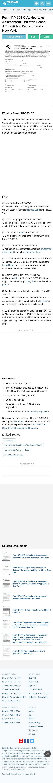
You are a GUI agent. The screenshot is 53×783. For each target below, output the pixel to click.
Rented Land (33, 210)
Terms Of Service (36, 726)
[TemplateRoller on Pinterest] (21, 741)
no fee (16, 278)
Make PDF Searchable (38, 697)
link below (18, 421)
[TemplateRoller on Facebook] (26, 741)
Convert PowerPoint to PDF (14, 697)
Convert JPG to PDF (11, 701)
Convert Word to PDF (11, 678)
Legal (27, 450)
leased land (7, 265)
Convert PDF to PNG (11, 715)
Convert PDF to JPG (11, 711)
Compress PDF (35, 689)
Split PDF (33, 678)
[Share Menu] (47, 754)
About (31, 711)
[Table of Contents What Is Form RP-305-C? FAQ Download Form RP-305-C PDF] (36, 3)
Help (30, 715)
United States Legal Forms (14, 455)
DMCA (31, 719)
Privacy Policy (34, 722)
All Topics (33, 734)
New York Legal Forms (12, 450)
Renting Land (9, 440)
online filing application (38, 412)
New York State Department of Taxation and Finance (23, 445)
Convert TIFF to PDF (11, 693)
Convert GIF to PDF (10, 689)
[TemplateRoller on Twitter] (32, 741)
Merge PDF (33, 682)
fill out (21, 232)
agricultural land (32, 252)
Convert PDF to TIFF (11, 722)
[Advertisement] (26, 164)
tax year (43, 301)
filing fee (30, 281)
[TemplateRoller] (9, 3)
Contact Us (33, 730)
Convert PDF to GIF (10, 719)
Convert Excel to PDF (11, 682)
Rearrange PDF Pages (38, 693)
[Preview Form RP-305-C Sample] (27, 74)
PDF (33, 37)
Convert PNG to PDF (11, 685)
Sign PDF (33, 685)
